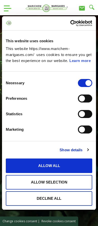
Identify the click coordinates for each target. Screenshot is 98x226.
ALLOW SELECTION (49, 182)
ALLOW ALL (49, 166)
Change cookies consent (20, 221)
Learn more (80, 60)
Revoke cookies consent (58, 221)
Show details (71, 150)
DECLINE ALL (49, 198)
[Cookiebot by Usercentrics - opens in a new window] (70, 23)
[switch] (85, 98)
